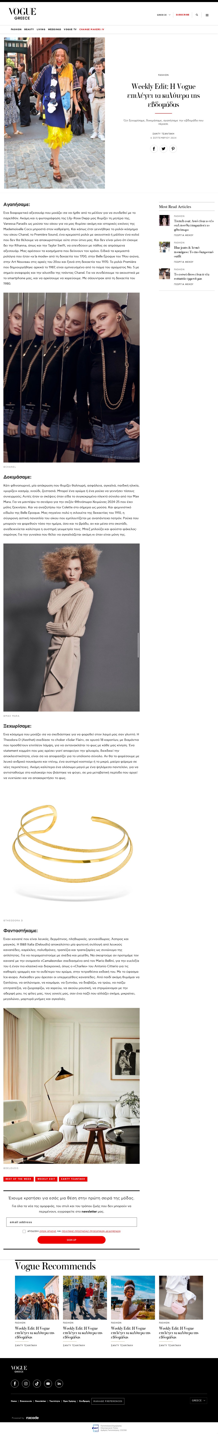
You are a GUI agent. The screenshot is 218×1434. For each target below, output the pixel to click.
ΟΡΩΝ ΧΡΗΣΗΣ (47, 1231)
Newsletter (40, 1401)
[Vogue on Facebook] (15, 1383)
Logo (43, 1370)
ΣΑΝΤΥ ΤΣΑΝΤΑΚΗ (164, 134)
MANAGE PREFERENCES (107, 1401)
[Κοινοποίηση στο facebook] (154, 149)
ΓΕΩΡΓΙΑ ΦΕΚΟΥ (184, 235)
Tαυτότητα (54, 1401)
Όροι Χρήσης (69, 1401)
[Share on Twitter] (163, 149)
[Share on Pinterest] (173, 149)
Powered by (18, 1418)
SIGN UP (71, 1239)
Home (14, 1401)
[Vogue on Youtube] (48, 1383)
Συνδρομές (84, 1401)
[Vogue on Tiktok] (37, 1383)
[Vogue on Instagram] (26, 1383)
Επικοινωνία (26, 1401)
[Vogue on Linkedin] (59, 1383)
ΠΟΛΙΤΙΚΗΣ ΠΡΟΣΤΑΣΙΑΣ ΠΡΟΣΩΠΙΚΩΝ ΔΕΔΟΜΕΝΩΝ (91, 1231)
